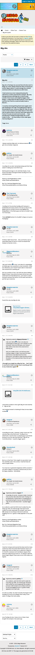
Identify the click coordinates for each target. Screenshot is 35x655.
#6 (32, 261)
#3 (32, 163)
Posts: (8, 75)
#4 (32, 203)
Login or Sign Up (27, 1)
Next (31, 65)
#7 (32, 297)
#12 (32, 489)
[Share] (31, 75)
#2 (32, 140)
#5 (32, 237)
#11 (32, 457)
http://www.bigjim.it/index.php (22, 307)
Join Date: (9, 74)
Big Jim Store (16, 306)
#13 (32, 544)
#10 (32, 429)
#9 (32, 385)
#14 (32, 575)
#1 (32, 80)
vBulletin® (17, 646)
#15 (32, 614)
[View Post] (28, 339)
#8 (32, 335)
